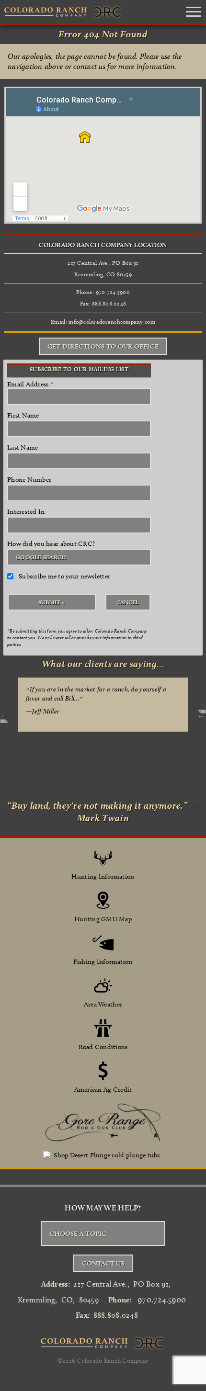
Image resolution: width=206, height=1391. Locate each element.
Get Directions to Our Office (103, 346)
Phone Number (29, 479)
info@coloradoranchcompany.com (112, 321)
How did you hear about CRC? (51, 544)
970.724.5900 (161, 1299)
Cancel (127, 602)
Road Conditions (103, 1047)
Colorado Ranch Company (113, 1360)
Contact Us (103, 1263)
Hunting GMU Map (103, 919)
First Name (23, 415)
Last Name (22, 447)
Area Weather (103, 1004)
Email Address (30, 384)
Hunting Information (102, 876)
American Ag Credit (103, 1090)
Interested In (26, 512)
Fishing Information (102, 962)
